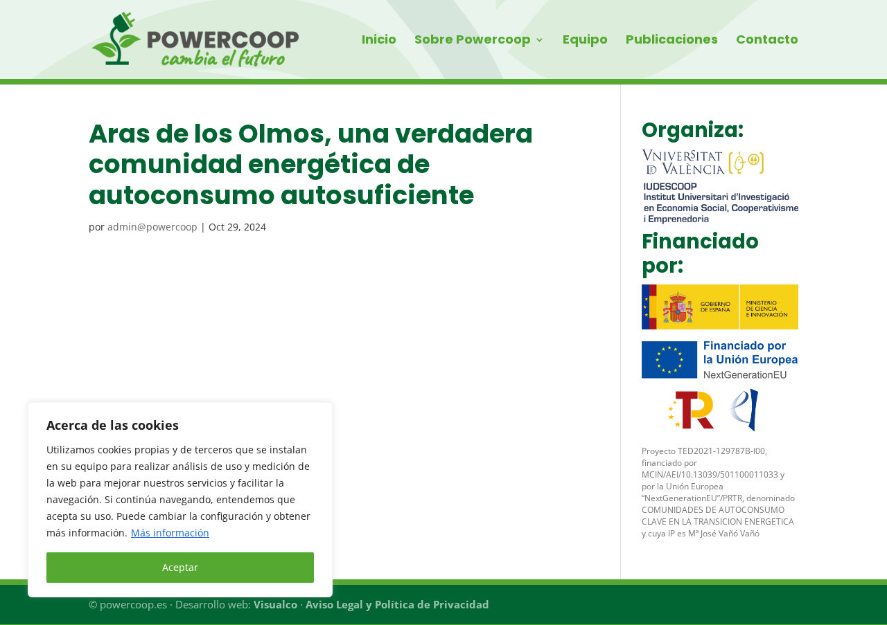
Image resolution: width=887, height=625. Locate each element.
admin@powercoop (152, 226)
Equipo (585, 41)
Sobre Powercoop (472, 41)
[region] (180, 499)
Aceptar (180, 567)
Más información (170, 532)
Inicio (379, 41)
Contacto (767, 41)
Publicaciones (672, 41)
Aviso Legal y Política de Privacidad (397, 604)
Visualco (275, 604)
